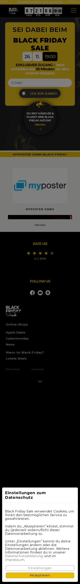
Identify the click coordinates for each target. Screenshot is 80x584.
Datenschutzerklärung (24, 556)
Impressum (14, 560)
